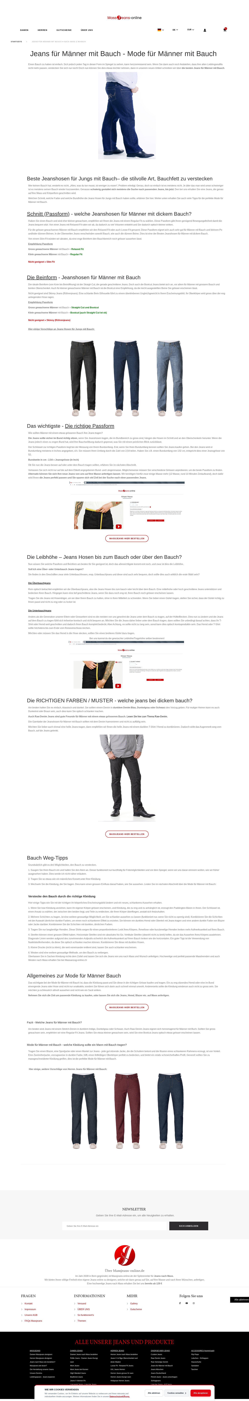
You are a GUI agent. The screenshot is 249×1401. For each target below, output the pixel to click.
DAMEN (24, 30)
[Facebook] (180, 1303)
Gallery (134, 1303)
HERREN (42, 30)
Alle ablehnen (154, 1393)
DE (174, 30)
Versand (82, 1303)
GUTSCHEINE (64, 30)
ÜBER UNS (87, 30)
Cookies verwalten (175, 1393)
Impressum (30, 1309)
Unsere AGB (31, 1315)
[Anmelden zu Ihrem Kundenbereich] (205, 30)
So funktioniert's (86, 1315)
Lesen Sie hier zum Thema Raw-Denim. (147, 716)
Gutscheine (136, 1309)
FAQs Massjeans (33, 1321)
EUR (189, 30)
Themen (82, 1321)
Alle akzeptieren (201, 1393)
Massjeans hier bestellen (127, 538)
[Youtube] (187, 1303)
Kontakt (28, 1303)
